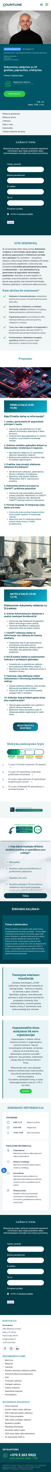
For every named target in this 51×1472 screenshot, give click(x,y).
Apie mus (9, 1360)
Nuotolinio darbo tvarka (15, 1430)
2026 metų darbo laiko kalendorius (20, 1433)
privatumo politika (26, 214)
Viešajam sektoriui (13, 1384)
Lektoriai (9, 1367)
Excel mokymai (11, 1406)
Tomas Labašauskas (13, 75)
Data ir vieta (8, 124)
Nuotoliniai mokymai (13, 1391)
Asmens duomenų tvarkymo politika (20, 1370)
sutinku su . (22, 214)
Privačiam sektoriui (13, 1381)
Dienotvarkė (8, 128)
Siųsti (10, 222)
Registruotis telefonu (21, 82)
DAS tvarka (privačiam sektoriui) (19, 1413)
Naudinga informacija (14, 1427)
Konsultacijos (11, 1394)
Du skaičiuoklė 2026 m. (15, 1437)
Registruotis (14, 94)
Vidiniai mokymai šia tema (14, 131)
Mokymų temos (10, 117)
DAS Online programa (14, 1416)
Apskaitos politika (13, 1423)
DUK (7, 1377)
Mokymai (9, 1363)
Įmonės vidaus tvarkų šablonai (18, 1409)
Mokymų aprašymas (11, 114)
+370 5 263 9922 (8, 1343)
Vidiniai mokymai (12, 1388)
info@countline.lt (9, 1339)
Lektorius (7, 121)
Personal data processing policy (19, 1374)
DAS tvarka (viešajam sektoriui (18, 1420)
